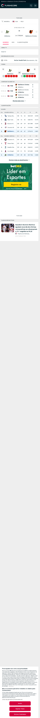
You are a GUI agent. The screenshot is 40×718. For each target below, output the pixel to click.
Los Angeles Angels (11, 151)
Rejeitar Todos (20, 709)
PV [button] (36, 112)
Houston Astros (11, 139)
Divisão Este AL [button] (9, 112)
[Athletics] (5, 155)
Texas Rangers (11, 143)
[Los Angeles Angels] (5, 151)
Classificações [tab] (22, 42)
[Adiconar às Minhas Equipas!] (2, 31)
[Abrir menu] (35, 5)
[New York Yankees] (5, 120)
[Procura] (31, 5)
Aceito (20, 703)
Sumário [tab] (6, 42)
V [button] (21, 112)
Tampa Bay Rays (11, 116)
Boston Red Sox (11, 123)
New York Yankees (11, 120)
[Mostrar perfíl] (7, 32)
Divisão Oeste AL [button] (9, 136)
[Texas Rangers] (5, 143)
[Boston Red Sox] (5, 124)
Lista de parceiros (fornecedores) (12, 699)
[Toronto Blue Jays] (5, 127)
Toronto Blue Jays (11, 127)
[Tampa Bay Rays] (5, 116)
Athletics (7, 36)
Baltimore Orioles (31, 36)
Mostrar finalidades (20, 714)
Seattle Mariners (11, 147)
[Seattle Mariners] (5, 147)
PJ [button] (18, 112)
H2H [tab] (13, 42)
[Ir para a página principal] (10, 5)
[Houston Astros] (5, 139)
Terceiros (11, 686)
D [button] (24, 112)
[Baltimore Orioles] (5, 131)
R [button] (30, 112)
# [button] (1, 112)
